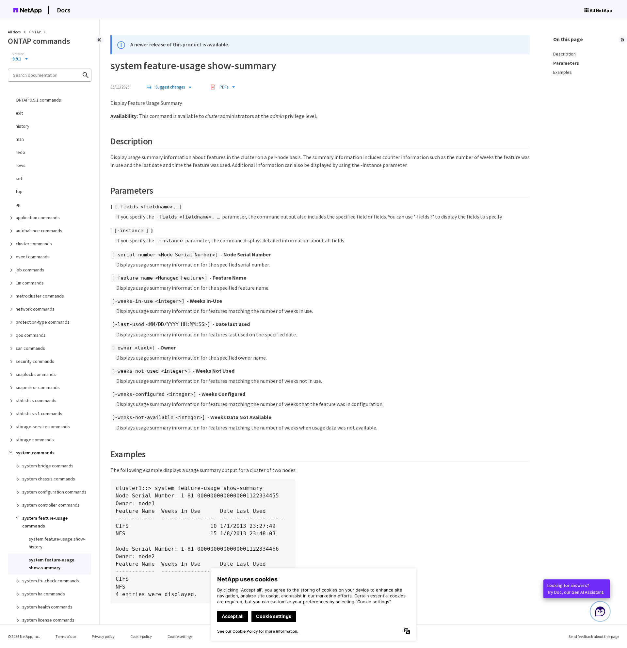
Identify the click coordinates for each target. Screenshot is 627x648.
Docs (64, 10)
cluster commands (34, 244)
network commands (35, 309)
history (22, 126)
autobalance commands (39, 231)
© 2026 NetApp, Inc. (24, 636)
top (19, 191)
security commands (35, 361)
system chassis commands (48, 479)
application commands (38, 217)
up (18, 204)
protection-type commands (43, 322)
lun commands (30, 283)
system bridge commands (47, 466)
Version (18, 54)
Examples (562, 72)
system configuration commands (54, 492)
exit (19, 113)
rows (20, 165)
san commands (30, 348)
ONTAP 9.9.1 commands (38, 100)
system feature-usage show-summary (51, 564)
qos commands (31, 335)
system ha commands (43, 594)
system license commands (48, 620)
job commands (30, 270)
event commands (33, 257)
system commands (35, 453)
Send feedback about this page (594, 636)
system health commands (47, 607)
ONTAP (35, 31)
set (19, 178)
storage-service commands (43, 426)
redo (20, 152)
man (20, 139)
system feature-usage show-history (57, 543)
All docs (14, 31)
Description (564, 54)
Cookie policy (141, 636)
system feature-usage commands (45, 522)
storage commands (35, 440)
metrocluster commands (40, 296)
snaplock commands (36, 374)
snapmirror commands (38, 387)
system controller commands (51, 505)
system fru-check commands (50, 581)
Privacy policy (103, 636)
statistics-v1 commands (39, 413)
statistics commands (36, 400)
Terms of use (66, 636)
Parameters (566, 63)
